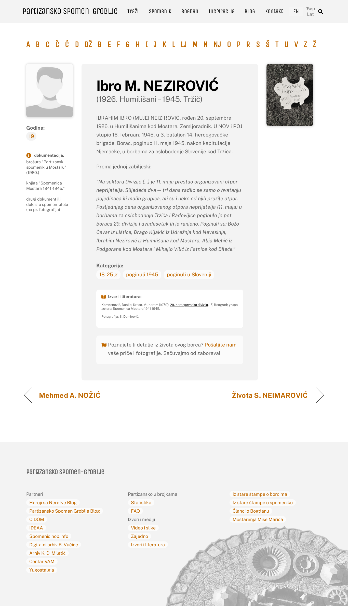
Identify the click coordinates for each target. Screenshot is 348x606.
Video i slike (143, 527)
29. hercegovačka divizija (189, 305)
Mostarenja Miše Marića (258, 519)
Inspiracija (222, 11)
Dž (88, 44)
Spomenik (160, 11)
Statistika (141, 502)
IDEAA (36, 527)
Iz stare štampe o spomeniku (263, 502)
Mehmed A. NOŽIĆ (70, 395)
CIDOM (36, 519)
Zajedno (139, 536)
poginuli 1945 (142, 274)
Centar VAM (42, 561)
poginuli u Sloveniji (189, 274)
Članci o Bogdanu (251, 511)
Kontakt (274, 11)
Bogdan (189, 11)
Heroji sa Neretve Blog (53, 502)
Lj (184, 44)
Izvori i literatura (148, 544)
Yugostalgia (41, 570)
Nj (217, 44)
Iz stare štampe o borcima (260, 494)
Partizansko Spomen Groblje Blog (64, 511)
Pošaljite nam (220, 345)
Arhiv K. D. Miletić (47, 553)
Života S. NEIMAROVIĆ (270, 395)
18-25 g (108, 274)
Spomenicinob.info (48, 536)
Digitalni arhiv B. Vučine (53, 544)
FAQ (135, 511)
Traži (133, 11)
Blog (250, 11)
